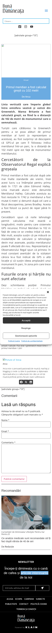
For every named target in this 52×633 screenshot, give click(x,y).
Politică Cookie (14, 341)
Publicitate (11, 604)
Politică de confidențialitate (32, 341)
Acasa (10, 599)
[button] (47, 292)
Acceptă (26, 320)
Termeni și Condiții (26, 609)
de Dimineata (18, 532)
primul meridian (9, 348)
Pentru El (5, 534)
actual (4, 345)
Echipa (18, 599)
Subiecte (40, 599)
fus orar (21, 345)
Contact (23, 604)
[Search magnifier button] (47, 21)
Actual (26, 80)
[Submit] (42, 588)
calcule (12, 345)
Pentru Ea (39, 532)
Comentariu (8, 442)
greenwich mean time (36, 345)
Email (5, 431)
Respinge (26, 328)
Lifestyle (30, 532)
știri (20, 348)
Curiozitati (6, 532)
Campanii (29, 599)
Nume (5, 420)
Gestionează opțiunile (26, 335)
